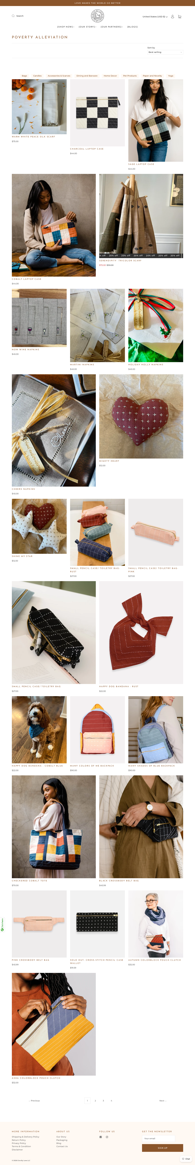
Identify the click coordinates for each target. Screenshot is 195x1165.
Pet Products (130, 75)
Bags (24, 75)
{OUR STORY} (87, 27)
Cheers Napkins (23, 489)
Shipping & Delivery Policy (25, 1136)
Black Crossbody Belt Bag (119, 881)
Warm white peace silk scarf (33, 137)
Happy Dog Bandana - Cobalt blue (37, 766)
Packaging (61, 1140)
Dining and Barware (87, 75)
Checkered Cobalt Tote (29, 881)
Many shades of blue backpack (151, 766)
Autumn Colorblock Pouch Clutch (154, 960)
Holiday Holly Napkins (145, 365)
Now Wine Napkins (25, 350)
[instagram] (107, 1137)
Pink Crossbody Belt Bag (30, 960)
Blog (58, 1143)
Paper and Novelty (152, 75)
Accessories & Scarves (59, 75)
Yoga (170, 75)
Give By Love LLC (23, 1160)
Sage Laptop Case (141, 164)
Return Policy (19, 1140)
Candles (37, 75)
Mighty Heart (109, 461)
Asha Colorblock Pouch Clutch (36, 1078)
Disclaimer (17, 1149)
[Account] (172, 16)
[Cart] (179, 16)
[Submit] (15, 16)
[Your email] (158, 1138)
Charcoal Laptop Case (87, 149)
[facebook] (101, 1137)
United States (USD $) (154, 16)
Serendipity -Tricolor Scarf (120, 261)
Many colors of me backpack (92, 766)
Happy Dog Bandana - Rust (119, 687)
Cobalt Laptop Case (26, 279)
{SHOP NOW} (65, 27)
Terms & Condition (21, 1146)
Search (20, 16)
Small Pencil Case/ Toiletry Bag (36, 687)
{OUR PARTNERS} (111, 27)
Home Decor (110, 75)
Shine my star (22, 556)
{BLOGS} (132, 27)
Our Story (61, 1136)
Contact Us (62, 1146)
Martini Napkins (82, 365)
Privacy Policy (19, 1143)
